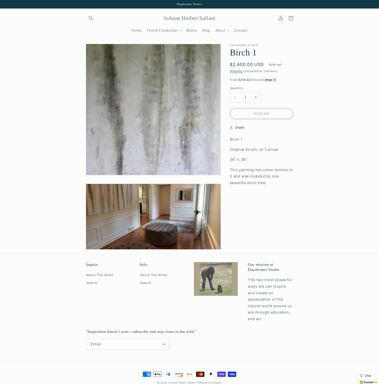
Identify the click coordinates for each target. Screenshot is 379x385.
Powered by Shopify (209, 382)
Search (91, 283)
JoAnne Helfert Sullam (182, 382)
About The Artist (99, 275)
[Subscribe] (163, 344)
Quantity (236, 88)
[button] (91, 18)
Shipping (236, 71)
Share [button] (240, 128)
